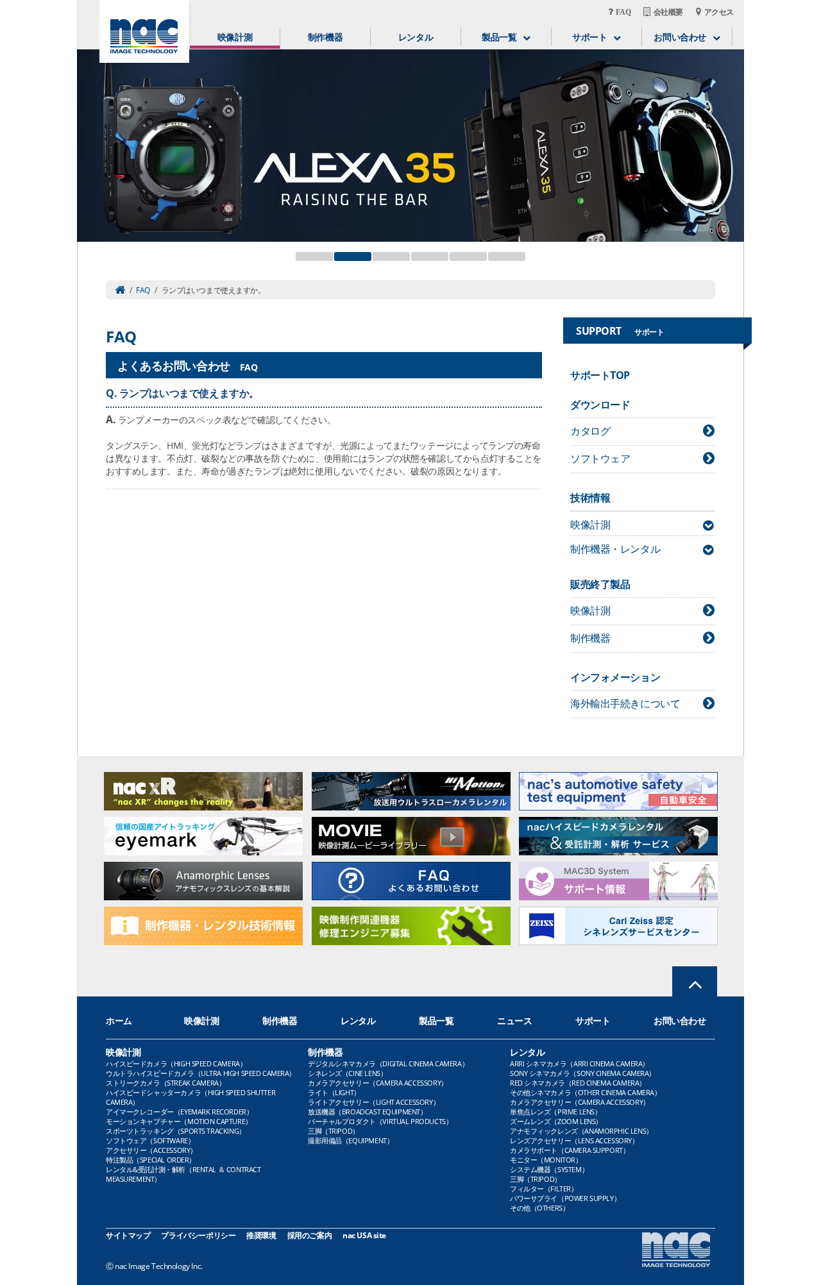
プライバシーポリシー (198, 1235)
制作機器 (325, 37)
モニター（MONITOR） (546, 1159)
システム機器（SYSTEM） (549, 1169)
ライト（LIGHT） (334, 1092)
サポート (592, 1020)
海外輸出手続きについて (625, 703)
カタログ (590, 431)
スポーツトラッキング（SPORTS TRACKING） (176, 1131)
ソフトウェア (600, 458)
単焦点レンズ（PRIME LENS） (555, 1111)
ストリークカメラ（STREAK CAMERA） (165, 1083)
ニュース (514, 1020)
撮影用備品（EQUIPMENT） (350, 1140)
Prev (93, 138)
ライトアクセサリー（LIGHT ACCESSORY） (373, 1102)
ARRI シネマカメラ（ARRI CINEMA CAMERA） (579, 1063)
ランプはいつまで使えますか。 (189, 393)
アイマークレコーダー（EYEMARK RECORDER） (179, 1111)
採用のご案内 (309, 1235)
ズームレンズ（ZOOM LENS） (556, 1121)
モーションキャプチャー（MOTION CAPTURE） (179, 1121)
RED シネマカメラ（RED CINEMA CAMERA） (578, 1083)
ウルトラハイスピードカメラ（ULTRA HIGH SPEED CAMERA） (201, 1073)
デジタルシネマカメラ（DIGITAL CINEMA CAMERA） (388, 1063)
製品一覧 (436, 1020)
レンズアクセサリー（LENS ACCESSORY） (574, 1140)
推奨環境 (261, 1235)
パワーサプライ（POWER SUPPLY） (565, 1198)
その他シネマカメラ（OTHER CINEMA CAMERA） (585, 1092)
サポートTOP (600, 375)
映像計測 (234, 37)
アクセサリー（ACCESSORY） (151, 1150)
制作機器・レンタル (615, 549)
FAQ (143, 290)
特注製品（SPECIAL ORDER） (151, 1159)
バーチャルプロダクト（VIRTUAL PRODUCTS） (380, 1121)
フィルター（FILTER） (544, 1188)
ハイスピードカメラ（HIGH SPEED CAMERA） (176, 1063)
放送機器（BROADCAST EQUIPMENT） (367, 1111)
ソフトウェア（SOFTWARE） (150, 1140)
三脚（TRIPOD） (333, 1131)
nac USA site (364, 1235)
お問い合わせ (680, 1020)
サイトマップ (128, 1235)
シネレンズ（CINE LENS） (347, 1073)
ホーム (119, 1020)
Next (727, 138)
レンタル (415, 37)
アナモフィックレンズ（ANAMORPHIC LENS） (581, 1131)
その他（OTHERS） (539, 1208)
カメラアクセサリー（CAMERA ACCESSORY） (378, 1083)
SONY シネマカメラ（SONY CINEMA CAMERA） (583, 1073)
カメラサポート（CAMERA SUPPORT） (569, 1150)
